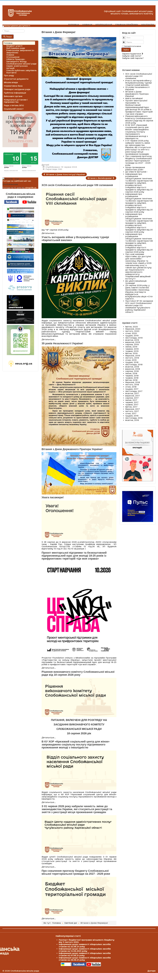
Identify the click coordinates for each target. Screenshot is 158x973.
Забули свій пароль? (133, 58)
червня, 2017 (131, 402)
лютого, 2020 (132, 331)
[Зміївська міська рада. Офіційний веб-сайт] (20, 215)
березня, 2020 (132, 329)
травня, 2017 (131, 404)
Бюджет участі (14, 46)
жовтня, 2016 (132, 420)
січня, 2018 (130, 387)
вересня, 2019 (132, 342)
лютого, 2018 (132, 384)
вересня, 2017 (132, 396)
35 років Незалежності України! (62, 343)
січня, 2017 (130, 413)
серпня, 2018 (132, 371)
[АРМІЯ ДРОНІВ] (20, 317)
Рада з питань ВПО (14, 105)
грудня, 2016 (131, 416)
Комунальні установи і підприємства (16, 101)
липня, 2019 (131, 347)
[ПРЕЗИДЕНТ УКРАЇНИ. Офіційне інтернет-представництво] (20, 221)
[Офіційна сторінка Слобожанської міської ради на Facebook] (11, 202)
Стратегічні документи (16, 79)
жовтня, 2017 (132, 393)
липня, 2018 (131, 373)
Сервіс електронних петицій (17, 67)
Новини (10, 55)
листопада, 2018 (133, 364)
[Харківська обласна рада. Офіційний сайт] (20, 239)
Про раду (9, 75)
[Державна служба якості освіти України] (20, 278)
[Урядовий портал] (20, 232)
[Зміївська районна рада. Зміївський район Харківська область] (20, 245)
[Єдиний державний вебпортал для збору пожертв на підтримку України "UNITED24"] (20, 302)
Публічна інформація (15, 93)
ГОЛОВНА (73, 24)
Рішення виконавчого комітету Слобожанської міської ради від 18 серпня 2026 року (78, 673)
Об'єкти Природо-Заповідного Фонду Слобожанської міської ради (21, 61)
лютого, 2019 (132, 358)
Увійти (126, 49)
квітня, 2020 (131, 327)
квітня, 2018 (131, 380)
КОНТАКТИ (147, 24)
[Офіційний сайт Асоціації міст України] (20, 257)
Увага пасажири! (53, 497)
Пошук (9, 36)
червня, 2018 (131, 376)
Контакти (11, 72)
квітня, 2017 (131, 407)
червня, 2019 (132, 349)
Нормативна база (13, 86)
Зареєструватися (131, 54)
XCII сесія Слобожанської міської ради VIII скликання (77, 185)
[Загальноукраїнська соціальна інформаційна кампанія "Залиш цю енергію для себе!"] (20, 364)
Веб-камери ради (15, 48)
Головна (8, 43)
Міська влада (11, 82)
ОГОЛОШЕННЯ (103, 24)
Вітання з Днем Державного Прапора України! (72, 449)
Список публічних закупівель (21, 70)
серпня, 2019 (132, 344)
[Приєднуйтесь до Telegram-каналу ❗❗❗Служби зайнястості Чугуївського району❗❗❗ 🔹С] (20, 340)
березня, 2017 (132, 409)
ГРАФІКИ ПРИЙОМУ (126, 24)
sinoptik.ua (30, 188)
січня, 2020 (131, 333)
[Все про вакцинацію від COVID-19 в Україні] (20, 271)
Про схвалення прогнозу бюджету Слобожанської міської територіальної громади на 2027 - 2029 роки (76, 872)
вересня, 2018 (132, 369)
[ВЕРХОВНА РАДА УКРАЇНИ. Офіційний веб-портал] (20, 226)
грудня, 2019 (131, 335)
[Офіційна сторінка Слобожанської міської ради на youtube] (29, 202)
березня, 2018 (132, 382)
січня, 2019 (131, 360)
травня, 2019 (131, 351)
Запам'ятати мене (132, 46)
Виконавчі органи (13, 96)
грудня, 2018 (131, 362)
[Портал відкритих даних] (20, 264)
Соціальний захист (14, 109)
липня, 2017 (131, 400)
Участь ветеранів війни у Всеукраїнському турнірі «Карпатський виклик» (75, 239)
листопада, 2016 (133, 418)
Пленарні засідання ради (17, 89)
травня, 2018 (131, 378)
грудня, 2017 (131, 389)
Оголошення (12, 57)
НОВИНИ (87, 24)
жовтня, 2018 (132, 367)
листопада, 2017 (133, 391)
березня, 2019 (132, 355)
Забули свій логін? (131, 56)
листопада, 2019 (134, 338)
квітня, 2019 (131, 353)
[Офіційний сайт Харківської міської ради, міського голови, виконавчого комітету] (20, 210)
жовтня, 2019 (132, 340)
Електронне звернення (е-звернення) (20, 51)
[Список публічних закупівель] (20, 288)
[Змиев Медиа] (20, 250)
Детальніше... (49, 233)
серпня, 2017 (132, 398)
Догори (152, 971)
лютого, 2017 (132, 411)
